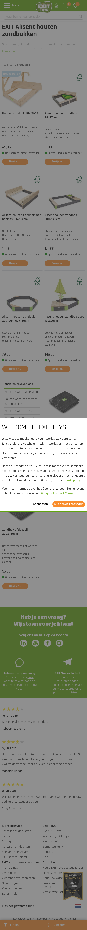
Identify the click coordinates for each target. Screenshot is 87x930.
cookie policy (72, 481)
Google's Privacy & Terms (57, 494)
